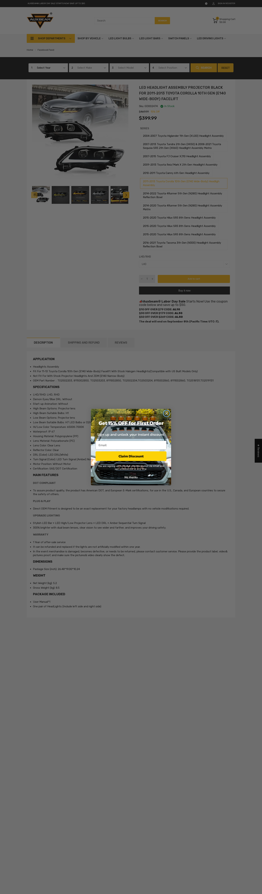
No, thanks (131, 477)
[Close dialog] (166, 413)
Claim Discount (131, 456)
